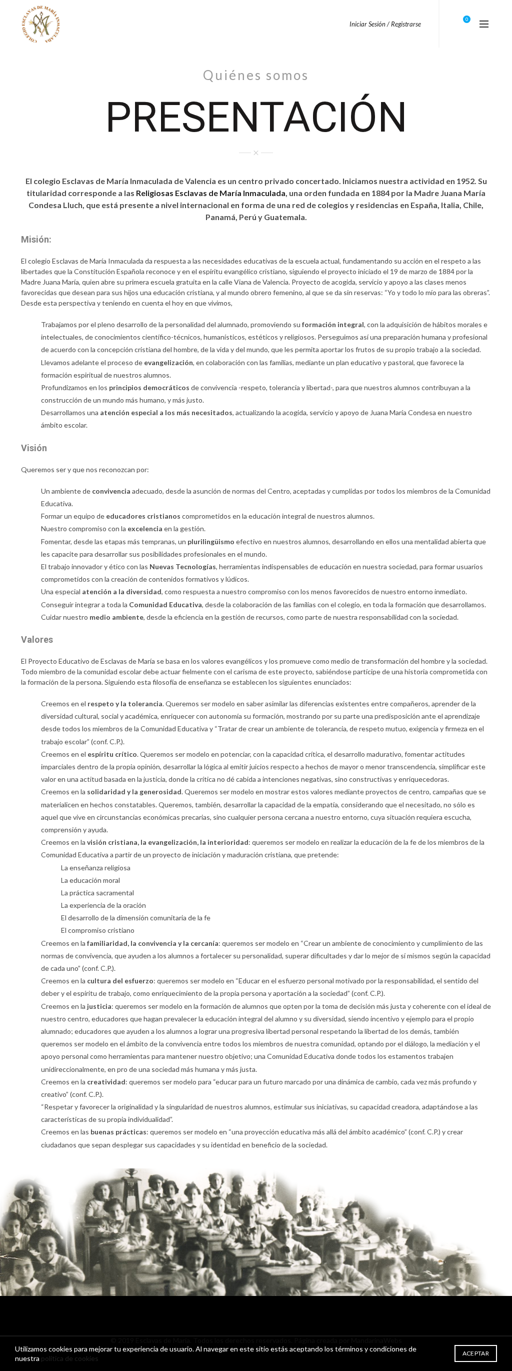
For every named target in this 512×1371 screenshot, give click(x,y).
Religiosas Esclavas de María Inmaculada (211, 193)
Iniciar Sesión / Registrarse (385, 24)
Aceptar (475, 1353)
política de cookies (69, 1358)
